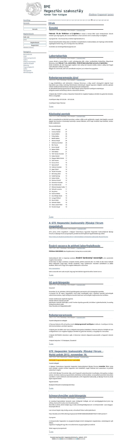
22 (99, 20)
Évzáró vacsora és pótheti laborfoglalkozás (74, 245)
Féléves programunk (29, 58)
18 (89, 20)
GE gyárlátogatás (59, 282)
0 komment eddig (81, 30)
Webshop (26, 65)
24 (105, 20)
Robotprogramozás (60, 315)
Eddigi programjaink (29, 61)
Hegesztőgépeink (28, 67)
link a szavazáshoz (54, 268)
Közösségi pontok (59, 113)
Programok (102, 14)
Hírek (25, 56)
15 (80, 20)
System (110, 14)
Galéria (25, 60)
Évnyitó (53, 27)
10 (67, 20)
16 (83, 20)
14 (78, 20)
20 (94, 20)
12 (72, 20)
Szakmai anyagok (28, 63)
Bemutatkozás (27, 54)
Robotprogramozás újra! (63, 77)
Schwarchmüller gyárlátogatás (67, 395)
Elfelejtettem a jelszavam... (28, 47)
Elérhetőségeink (28, 72)
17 (86, 20)
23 (102, 20)
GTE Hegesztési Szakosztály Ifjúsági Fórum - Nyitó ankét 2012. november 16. (76, 352)
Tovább (51, 106)
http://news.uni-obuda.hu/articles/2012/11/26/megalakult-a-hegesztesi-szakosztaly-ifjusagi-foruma (78, 237)
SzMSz (25, 69)
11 (70, 20)
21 (97, 20)
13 (75, 20)
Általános (93, 14)
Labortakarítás (58, 55)
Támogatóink (27, 71)
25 (108, 20)
